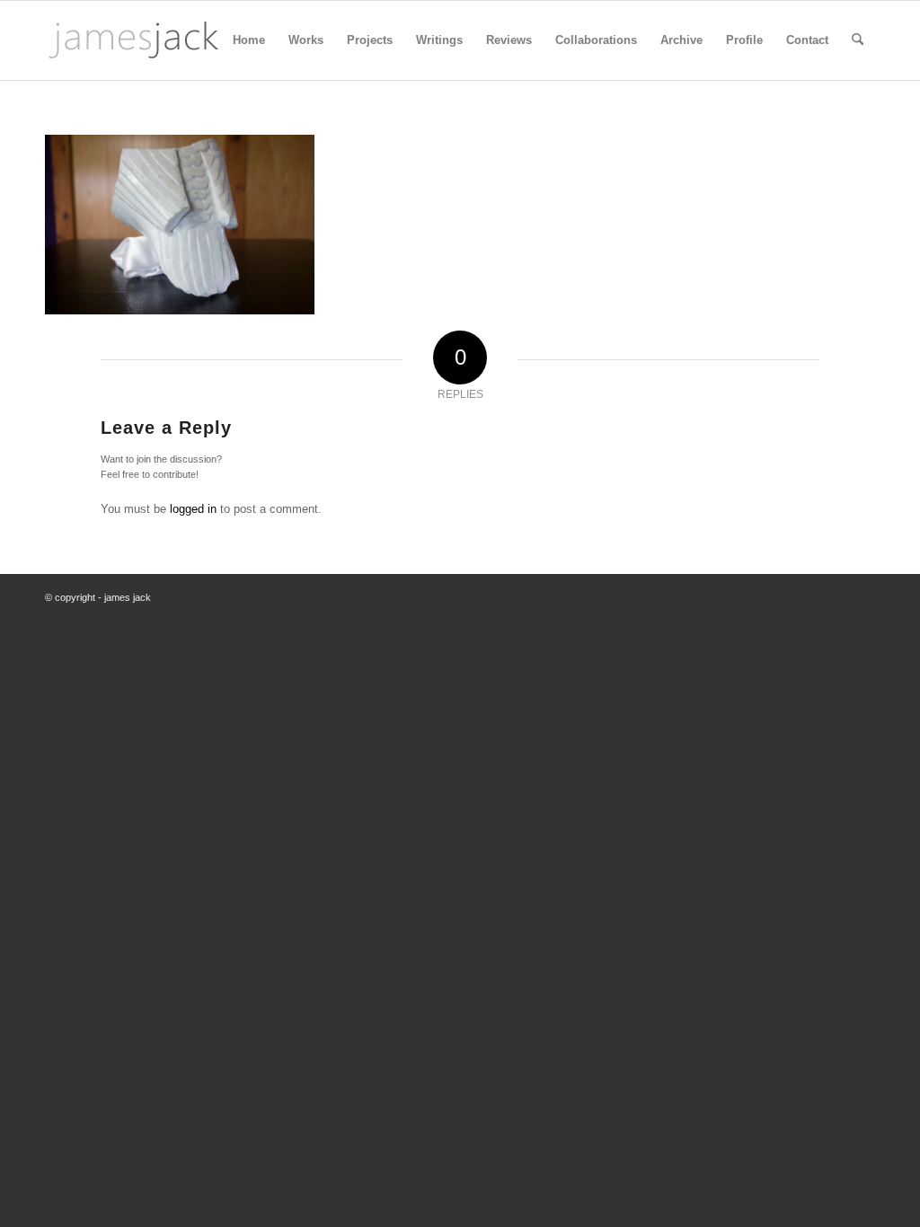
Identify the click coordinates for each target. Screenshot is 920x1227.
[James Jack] (133, 40)
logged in (193, 509)
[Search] (857, 40)
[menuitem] (249, 40)
